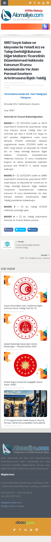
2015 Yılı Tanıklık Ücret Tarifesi (35, 258)
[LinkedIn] (39, 3)
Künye (20, 506)
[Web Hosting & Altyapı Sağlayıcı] (25, 522)
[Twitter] (30, 3)
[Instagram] (48, 3)
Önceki (21, 241)
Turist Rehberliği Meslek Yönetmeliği (27, 246)
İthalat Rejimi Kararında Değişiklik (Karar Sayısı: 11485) (23, 383)
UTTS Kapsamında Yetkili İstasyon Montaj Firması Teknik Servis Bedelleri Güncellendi (24, 421)
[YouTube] (43, 3)
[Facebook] (35, 3)
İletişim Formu (8, 506)
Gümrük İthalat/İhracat (21, 85)
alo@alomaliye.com (11, 502)
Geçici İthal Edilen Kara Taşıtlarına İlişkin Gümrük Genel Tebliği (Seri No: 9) (23, 307)
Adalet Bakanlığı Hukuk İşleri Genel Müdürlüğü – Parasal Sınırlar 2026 (20, 345)
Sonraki (44, 255)
